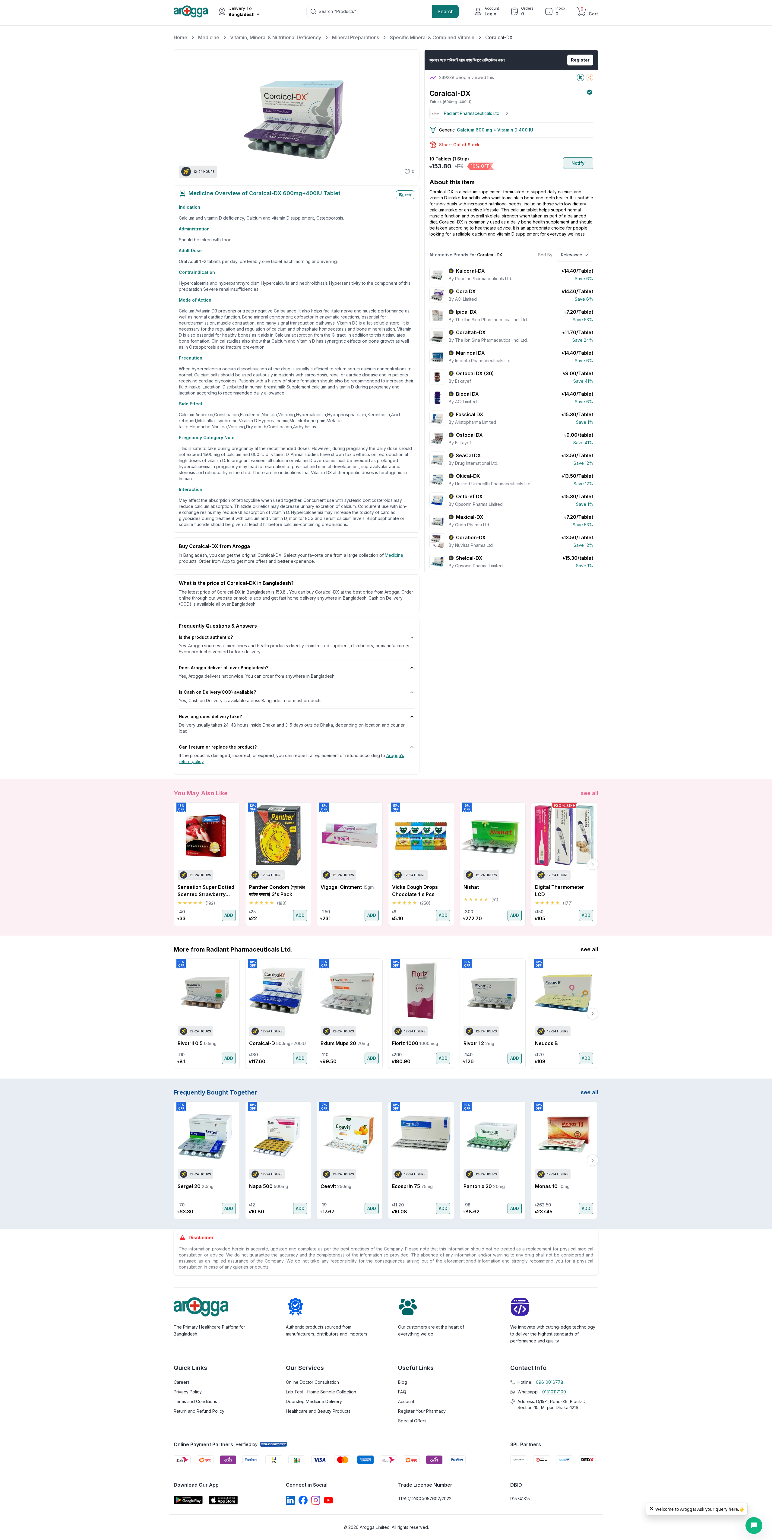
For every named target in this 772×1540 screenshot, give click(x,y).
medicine (394, 555)
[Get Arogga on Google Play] (188, 1500)
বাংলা (408, 194)
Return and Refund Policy (199, 1411)
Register (580, 59)
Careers (182, 1382)
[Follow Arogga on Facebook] (303, 1500)
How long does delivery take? (210, 716)
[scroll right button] (592, 864)
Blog (402, 1382)
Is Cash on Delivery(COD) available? (217, 692)
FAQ (402, 1391)
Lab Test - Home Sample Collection (321, 1391)
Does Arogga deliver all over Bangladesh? (223, 667)
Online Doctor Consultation (312, 1382)
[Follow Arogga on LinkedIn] (290, 1500)
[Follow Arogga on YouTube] (328, 1500)
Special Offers (412, 1420)
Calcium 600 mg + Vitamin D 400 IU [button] (495, 129)
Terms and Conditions (195, 1401)
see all (589, 793)
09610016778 (549, 1382)
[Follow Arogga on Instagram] (315, 1500)
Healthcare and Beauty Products (318, 1411)
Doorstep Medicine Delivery (314, 1401)
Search (446, 11)
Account (406, 1401)
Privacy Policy (188, 1391)
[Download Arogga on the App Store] (223, 1500)
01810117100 (554, 1391)
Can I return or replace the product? (218, 746)
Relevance (571, 254)
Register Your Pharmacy (422, 1411)
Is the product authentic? (206, 637)
